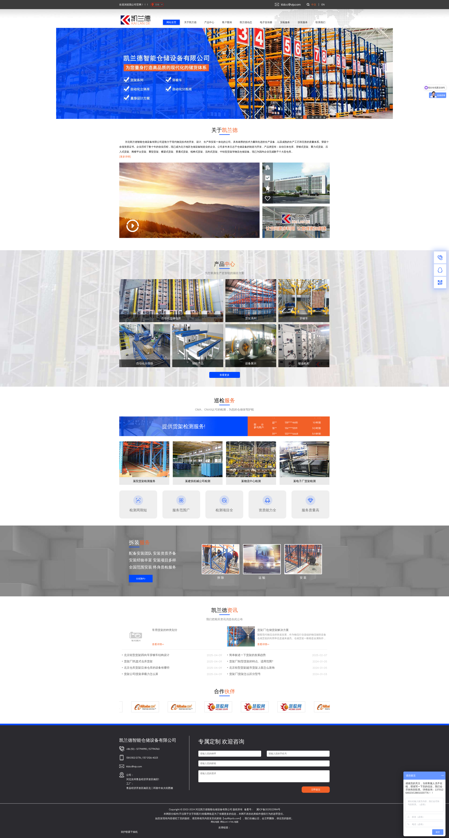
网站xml (223, 821)
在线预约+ (141, 578)
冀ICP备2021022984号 (268, 809)
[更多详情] (125, 156)
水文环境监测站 (282, 831)
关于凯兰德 (190, 22)
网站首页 (171, 22)
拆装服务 (303, 22)
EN (322, 4)
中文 (313, 4)
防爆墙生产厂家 (302, 831)
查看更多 (224, 374)
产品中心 (209, 22)
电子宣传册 (266, 22)
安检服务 (285, 22)
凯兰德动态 (246, 22)
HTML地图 (233, 821)
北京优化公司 (321, 831)
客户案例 (227, 22)
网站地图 (215, 821)
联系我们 (320, 22)
